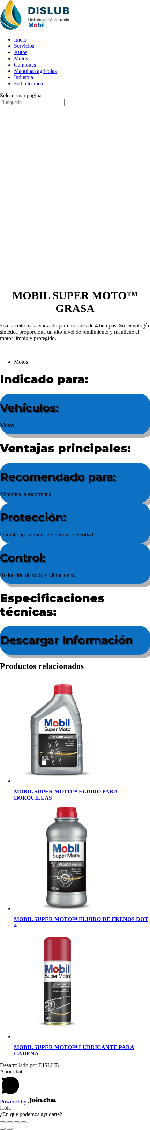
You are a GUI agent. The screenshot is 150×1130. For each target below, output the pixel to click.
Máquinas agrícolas (35, 71)
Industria (23, 77)
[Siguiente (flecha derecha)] (10, 1129)
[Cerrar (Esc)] (24, 1122)
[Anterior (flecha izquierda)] (3, 1129)
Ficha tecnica (28, 83)
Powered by (14, 1102)
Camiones (25, 65)
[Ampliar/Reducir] (3, 1122)
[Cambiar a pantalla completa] (10, 1122)
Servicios (24, 46)
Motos (21, 58)
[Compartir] (17, 1122)
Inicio (20, 40)
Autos (20, 52)
